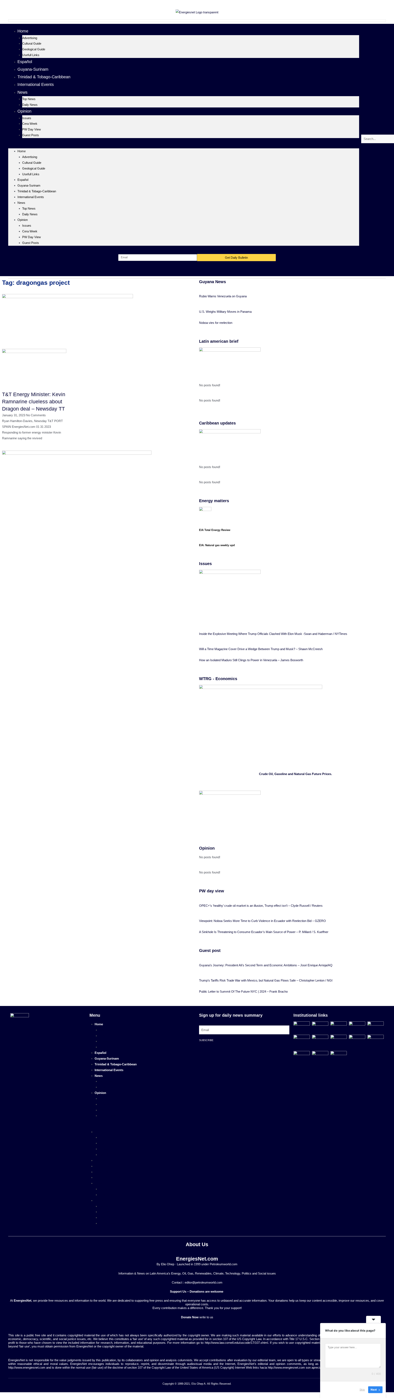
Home (22, 31)
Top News (29, 99)
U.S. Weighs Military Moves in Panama (225, 311)
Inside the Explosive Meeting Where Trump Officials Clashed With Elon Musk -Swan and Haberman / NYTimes (273, 634)
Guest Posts (30, 135)
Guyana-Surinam (32, 69)
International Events (35, 84)
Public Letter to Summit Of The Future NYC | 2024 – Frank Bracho (243, 991)
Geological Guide (33, 49)
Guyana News (212, 281)
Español (24, 61)
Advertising (29, 38)
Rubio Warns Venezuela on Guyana (223, 296)
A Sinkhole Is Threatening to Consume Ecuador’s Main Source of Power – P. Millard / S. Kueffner (263, 932)
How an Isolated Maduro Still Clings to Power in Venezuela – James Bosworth (251, 660)
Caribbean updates (217, 423)
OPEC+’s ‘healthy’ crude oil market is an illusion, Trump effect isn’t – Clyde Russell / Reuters (261, 905)
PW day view (211, 891)
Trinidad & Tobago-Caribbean (43, 77)
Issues (26, 118)
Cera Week (29, 123)
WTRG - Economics (218, 678)
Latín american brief (218, 341)
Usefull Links (30, 55)
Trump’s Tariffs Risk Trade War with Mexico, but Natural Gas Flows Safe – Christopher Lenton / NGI (265, 980)
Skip (362, 1389)
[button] (183, 145)
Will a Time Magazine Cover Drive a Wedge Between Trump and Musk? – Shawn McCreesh (261, 649)
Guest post (210, 950)
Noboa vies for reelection (215, 322)
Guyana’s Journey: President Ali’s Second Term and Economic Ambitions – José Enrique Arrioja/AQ (265, 965)
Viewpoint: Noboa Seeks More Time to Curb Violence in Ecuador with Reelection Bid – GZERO (262, 921)
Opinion (24, 111)
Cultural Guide (31, 43)
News (22, 92)
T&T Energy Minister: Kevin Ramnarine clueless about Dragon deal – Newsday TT (33, 401)
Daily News (30, 104)
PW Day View (31, 129)
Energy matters (214, 500)
